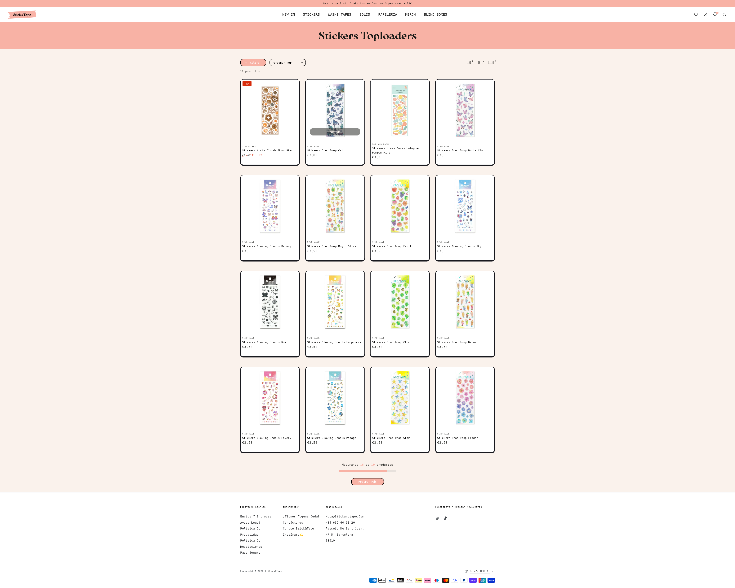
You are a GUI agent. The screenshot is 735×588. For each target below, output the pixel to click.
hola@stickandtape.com (345, 516)
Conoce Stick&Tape (298, 528)
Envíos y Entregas (255, 516)
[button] (696, 15)
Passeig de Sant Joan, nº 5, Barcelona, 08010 (345, 534)
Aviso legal (250, 522)
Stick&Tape (275, 571)
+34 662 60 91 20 (340, 522)
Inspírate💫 (293, 534)
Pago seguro (250, 552)
